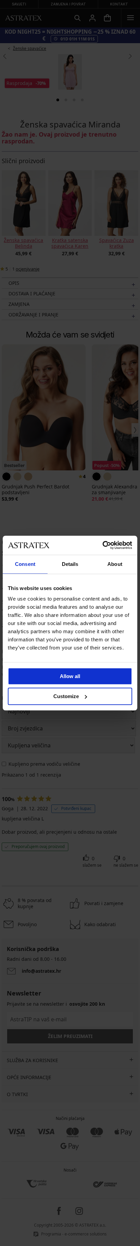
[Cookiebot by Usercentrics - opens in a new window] (102, 545)
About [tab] (114, 564)
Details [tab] (70, 564)
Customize (66, 696)
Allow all (70, 676)
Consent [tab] (25, 564)
